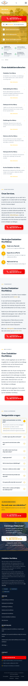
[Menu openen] (26, 3)
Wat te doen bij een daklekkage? (11, 463)
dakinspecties (6, 428)
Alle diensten (5, 620)
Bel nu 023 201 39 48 (10, 657)
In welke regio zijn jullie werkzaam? (12, 436)
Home (2, 60)
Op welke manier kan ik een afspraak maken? (10, 451)
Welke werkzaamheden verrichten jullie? (12, 421)
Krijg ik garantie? (7, 457)
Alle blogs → (5, 645)
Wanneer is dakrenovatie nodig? (11, 469)
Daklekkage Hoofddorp (7, 606)
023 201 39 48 (17, 331)
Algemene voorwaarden (14, 676)
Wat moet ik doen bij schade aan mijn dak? (11, 475)
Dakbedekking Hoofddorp (8, 600)
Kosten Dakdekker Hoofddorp (9, 617)
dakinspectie (10, 328)
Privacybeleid (5, 676)
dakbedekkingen (14, 215)
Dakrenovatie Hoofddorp (7, 610)
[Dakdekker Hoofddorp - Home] (4, 3)
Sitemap (16, 678)
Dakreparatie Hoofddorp (7, 613)
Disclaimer (12, 678)
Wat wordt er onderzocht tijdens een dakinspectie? (11, 488)
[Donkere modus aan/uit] (16, 2)
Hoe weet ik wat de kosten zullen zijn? (11, 443)
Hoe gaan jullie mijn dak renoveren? (12, 482)
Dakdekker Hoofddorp (13, 672)
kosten (16, 297)
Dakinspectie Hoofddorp (7, 603)
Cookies (22, 676)
